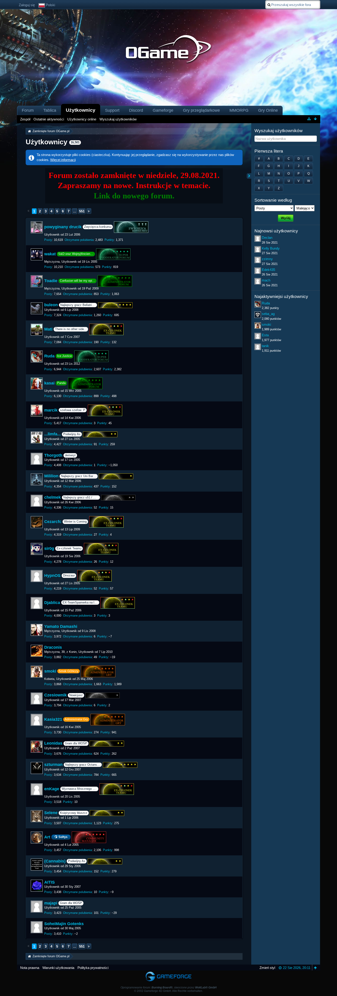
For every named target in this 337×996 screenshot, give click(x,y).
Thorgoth (53, 455)
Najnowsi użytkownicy (276, 230)
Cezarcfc (52, 521)
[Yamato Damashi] (37, 630)
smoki (50, 671)
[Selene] (37, 816)
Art (47, 837)
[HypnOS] (37, 576)
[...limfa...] (37, 437)
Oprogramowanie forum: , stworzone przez (169, 987)
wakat (50, 254)
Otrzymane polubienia (79, 240)
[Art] (37, 837)
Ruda (49, 356)
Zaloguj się (27, 5)
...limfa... (52, 434)
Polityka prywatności (92, 968)
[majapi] (37, 907)
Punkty (109, 240)
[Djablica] (37, 603)
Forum (28, 110)
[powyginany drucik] (37, 227)
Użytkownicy (80, 110)
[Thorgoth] (37, 459)
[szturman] (37, 768)
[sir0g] (37, 549)
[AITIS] (37, 886)
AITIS (49, 882)
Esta (265, 335)
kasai (49, 383)
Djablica (52, 602)
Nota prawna (29, 968)
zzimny (267, 259)
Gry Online (268, 110)
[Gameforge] (168, 973)
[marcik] (37, 411)
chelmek (52, 497)
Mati (48, 329)
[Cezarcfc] (37, 522)
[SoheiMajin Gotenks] (37, 927)
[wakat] (37, 254)
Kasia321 (53, 719)
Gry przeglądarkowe (201, 110)
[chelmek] (37, 501)
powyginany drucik (63, 227)
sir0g (49, 548)
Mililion (51, 476)
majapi (50, 903)
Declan (267, 237)
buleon (51, 305)
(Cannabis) (55, 861)
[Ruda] (37, 356)
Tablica (49, 110)
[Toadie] (37, 281)
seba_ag (268, 314)
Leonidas (53, 743)
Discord (136, 110)
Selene (51, 813)
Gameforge (163, 110)
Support (112, 110)
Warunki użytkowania (58, 968)
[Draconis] (37, 651)
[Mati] (37, 330)
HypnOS (52, 575)
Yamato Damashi (60, 626)
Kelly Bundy (271, 248)
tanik (265, 346)
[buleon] (37, 308)
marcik (51, 410)
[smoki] (37, 672)
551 (82, 211)
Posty (48, 240)
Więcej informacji (63, 160)
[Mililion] (37, 479)
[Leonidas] (37, 747)
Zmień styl (267, 968)
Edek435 (268, 270)
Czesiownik (55, 695)
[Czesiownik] (37, 698)
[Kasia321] (37, 720)
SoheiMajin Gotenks (64, 923)
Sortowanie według (273, 200)
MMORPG (239, 110)
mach (266, 280)
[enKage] (37, 789)
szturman (53, 764)
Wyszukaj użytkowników (278, 130)
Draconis (53, 647)
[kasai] (37, 383)
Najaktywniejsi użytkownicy (281, 296)
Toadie (50, 280)
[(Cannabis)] (37, 865)
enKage (51, 788)
